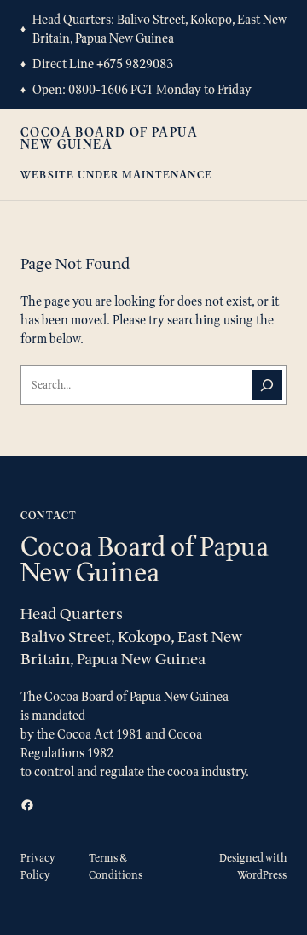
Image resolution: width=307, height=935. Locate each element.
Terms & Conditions (115, 866)
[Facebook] (27, 805)
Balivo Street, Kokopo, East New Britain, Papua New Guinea (159, 28)
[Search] (267, 385)
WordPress (262, 875)
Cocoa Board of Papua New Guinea (109, 138)
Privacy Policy (37, 866)
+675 (110, 63)
